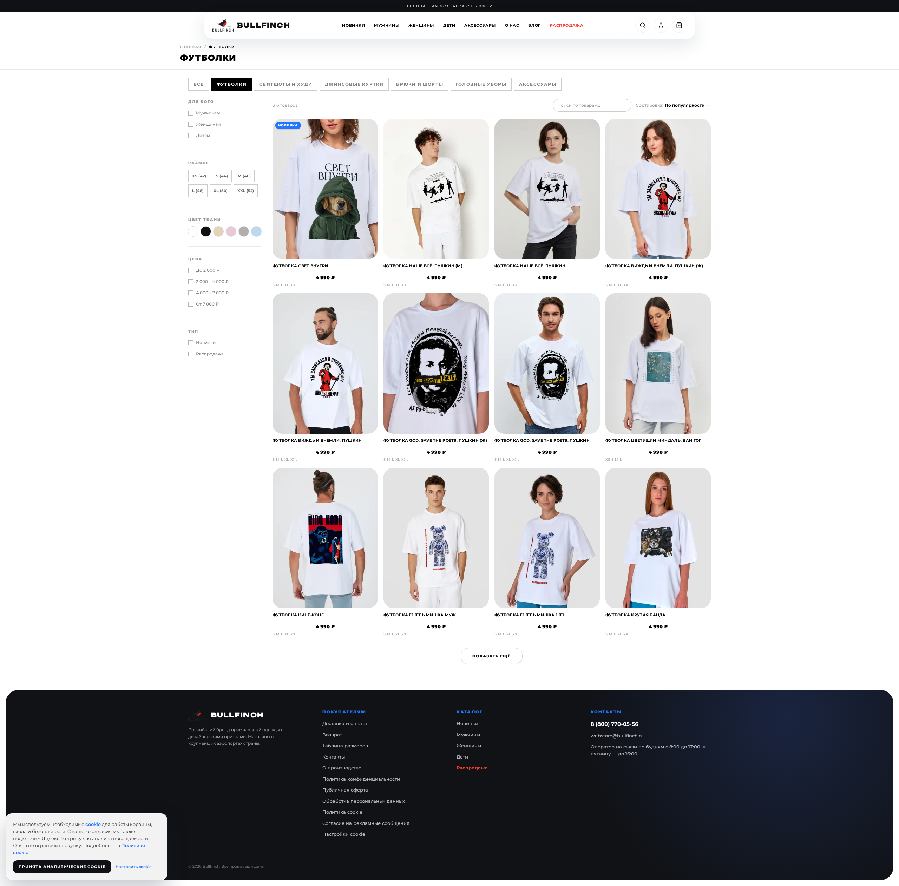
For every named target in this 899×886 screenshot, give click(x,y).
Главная (191, 47)
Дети (449, 25)
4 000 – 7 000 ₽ (212, 292)
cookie (93, 824)
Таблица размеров (345, 745)
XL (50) (221, 190)
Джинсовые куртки (354, 84)
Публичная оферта (345, 790)
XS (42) (199, 175)
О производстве (341, 767)
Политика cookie (342, 812)
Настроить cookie (134, 866)
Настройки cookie (343, 834)
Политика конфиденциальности (361, 779)
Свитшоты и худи (285, 84)
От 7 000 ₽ (207, 304)
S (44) (222, 175)
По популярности (685, 105)
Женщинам (208, 124)
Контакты (333, 757)
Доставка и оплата (344, 723)
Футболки (232, 84)
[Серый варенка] (244, 231)
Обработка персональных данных (363, 801)
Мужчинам (208, 113)
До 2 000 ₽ (207, 270)
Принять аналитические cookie (62, 866)
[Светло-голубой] (256, 231)
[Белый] (193, 231)
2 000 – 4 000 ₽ (212, 281)
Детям (203, 135)
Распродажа (567, 25)
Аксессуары (480, 25)
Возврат (332, 734)
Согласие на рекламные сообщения (365, 823)
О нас (512, 25)
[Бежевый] (218, 231)
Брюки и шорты (419, 84)
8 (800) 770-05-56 (614, 724)
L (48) (198, 190)
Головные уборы (481, 84)
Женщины (421, 25)
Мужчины (386, 25)
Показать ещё (491, 656)
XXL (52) (245, 190)
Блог (534, 25)
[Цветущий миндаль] (231, 231)
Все (198, 84)
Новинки (353, 25)
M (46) (244, 175)
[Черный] (206, 231)
